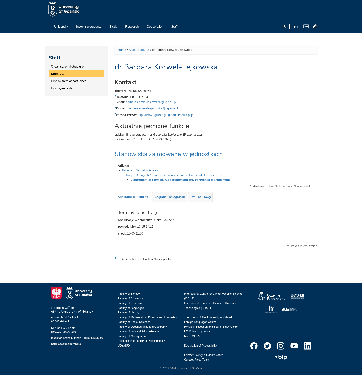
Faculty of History (128, 312)
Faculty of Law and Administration (138, 331)
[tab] (133, 197)
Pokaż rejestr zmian (304, 246)
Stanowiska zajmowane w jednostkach (169, 154)
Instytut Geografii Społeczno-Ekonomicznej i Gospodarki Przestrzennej (174, 175)
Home (122, 49)
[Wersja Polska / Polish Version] (296, 26)
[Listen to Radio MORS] (306, 25)
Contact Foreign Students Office (203, 355)
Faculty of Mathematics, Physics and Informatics (148, 317)
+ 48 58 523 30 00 (92, 337)
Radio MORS (192, 336)
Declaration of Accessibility (200, 345)
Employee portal (62, 88)
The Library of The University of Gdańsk (208, 317)
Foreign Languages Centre (200, 322)
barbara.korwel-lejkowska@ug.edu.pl (151, 102)
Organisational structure (67, 66)
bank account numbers (66, 343)
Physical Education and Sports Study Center (211, 326)
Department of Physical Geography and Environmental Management (180, 179)
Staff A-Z (57, 74)
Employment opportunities (69, 81)
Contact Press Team (196, 359)
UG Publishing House (197, 331)
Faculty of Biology (129, 293)
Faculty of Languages (131, 308)
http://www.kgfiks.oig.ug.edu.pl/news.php (165, 115)
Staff (55, 57)
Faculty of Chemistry (130, 298)
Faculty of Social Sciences (140, 170)
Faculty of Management (132, 336)
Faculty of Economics (131, 303)
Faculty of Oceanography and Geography (143, 326)
